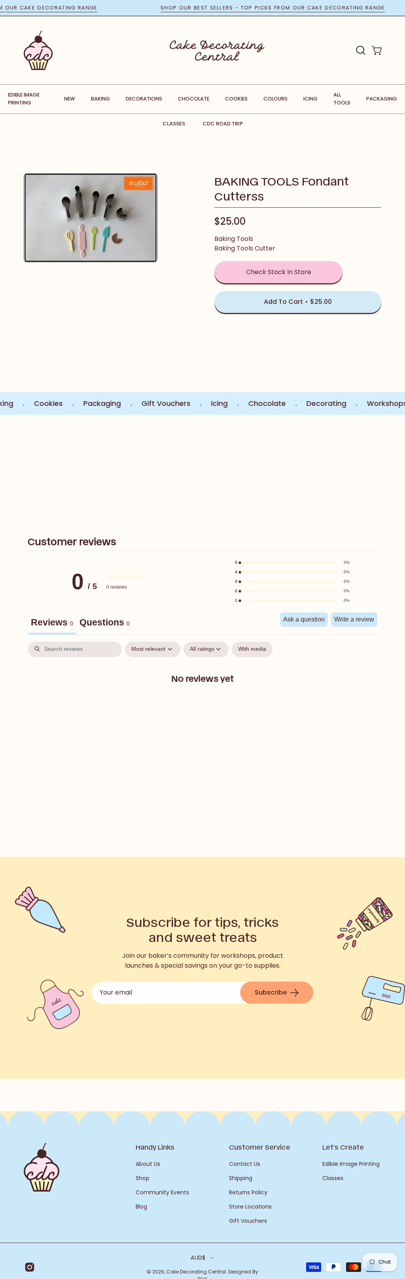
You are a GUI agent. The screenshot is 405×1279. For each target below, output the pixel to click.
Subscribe (271, 992)
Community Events (162, 1192)
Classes (174, 123)
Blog (141, 1207)
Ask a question (304, 619)
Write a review (354, 619)
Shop (143, 1178)
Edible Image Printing (351, 1164)
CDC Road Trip (222, 123)
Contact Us (244, 1164)
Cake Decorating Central (196, 1271)
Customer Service (259, 1147)
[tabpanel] (202, 703)
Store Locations (250, 1207)
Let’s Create (343, 1147)
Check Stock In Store (278, 272)
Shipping (240, 1178)
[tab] (104, 623)
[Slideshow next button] (378, 466)
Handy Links (155, 1147)
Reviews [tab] (52, 622)
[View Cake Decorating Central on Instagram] (29, 1267)
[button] (359, 50)
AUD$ (198, 1258)
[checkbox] (252, 649)
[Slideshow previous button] (27, 466)
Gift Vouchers (248, 1221)
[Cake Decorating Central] (217, 50)
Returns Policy (248, 1192)
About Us (148, 1164)
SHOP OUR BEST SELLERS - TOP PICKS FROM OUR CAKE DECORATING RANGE (290, 7)
